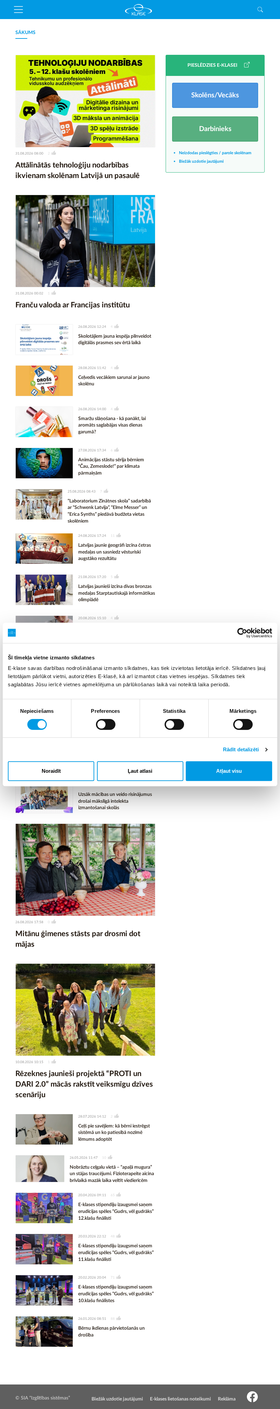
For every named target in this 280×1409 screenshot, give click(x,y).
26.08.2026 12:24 (92, 327)
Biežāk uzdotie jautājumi (201, 161)
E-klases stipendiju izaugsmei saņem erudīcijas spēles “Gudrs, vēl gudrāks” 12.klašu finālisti (116, 1211)
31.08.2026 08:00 (29, 153)
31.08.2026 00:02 (29, 293)
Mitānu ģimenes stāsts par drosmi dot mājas (77, 939)
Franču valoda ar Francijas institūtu (72, 305)
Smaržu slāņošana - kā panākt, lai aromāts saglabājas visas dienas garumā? (112, 425)
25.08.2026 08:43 (82, 491)
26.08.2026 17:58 (29, 922)
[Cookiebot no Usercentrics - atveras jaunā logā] (242, 633)
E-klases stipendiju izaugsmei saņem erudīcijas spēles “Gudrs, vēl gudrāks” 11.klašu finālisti (116, 1253)
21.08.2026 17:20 (92, 577)
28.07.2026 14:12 (92, 1116)
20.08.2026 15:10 (92, 618)
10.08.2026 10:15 (29, 1062)
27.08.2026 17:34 (92, 450)
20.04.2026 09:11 (92, 1195)
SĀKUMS (25, 32)
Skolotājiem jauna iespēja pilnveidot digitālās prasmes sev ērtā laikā (114, 340)
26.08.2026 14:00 (92, 409)
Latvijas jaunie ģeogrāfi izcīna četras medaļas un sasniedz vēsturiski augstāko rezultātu (114, 552)
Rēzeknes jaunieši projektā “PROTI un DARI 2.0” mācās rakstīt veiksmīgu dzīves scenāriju (84, 1084)
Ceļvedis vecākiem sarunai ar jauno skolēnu (114, 381)
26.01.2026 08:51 (92, 1318)
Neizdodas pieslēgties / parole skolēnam (215, 153)
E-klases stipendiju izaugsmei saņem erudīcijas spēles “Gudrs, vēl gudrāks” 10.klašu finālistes (116, 1294)
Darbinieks (215, 129)
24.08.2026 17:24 (92, 536)
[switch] (105, 724)
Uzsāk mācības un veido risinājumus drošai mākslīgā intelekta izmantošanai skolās (115, 801)
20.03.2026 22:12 (92, 1236)
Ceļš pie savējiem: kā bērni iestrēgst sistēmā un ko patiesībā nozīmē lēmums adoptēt (114, 1133)
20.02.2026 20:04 (92, 1277)
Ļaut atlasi (140, 771)
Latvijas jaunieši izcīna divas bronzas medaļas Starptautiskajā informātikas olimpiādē (116, 593)
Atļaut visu (229, 771)
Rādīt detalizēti (241, 749)
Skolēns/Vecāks (215, 95)
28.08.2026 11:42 (92, 368)
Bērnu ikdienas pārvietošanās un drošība (111, 1332)
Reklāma (227, 1399)
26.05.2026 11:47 (84, 1157)
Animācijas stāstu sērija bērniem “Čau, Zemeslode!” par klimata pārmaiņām (111, 467)
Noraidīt (51, 771)
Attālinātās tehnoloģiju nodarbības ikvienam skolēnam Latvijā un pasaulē (77, 170)
